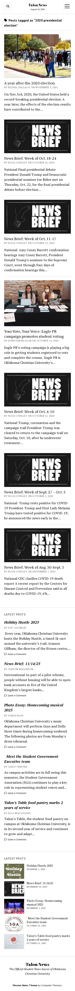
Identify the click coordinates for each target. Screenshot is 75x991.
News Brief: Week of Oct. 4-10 (29, 411)
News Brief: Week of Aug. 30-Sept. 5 (34, 567)
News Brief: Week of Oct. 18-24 (30, 158)
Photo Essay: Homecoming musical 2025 (33, 707)
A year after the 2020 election (29, 82)
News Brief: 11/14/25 (22, 663)
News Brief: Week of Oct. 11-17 (30, 238)
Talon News (37, 5)
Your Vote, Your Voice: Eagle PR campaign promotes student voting (34, 334)
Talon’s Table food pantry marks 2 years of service (33, 805)
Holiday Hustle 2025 (21, 622)
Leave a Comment (16, 654)
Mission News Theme (25, 985)
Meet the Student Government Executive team (31, 759)
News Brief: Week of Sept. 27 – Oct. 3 (34, 491)
